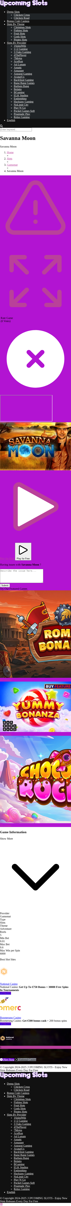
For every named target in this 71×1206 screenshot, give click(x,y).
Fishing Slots (21, 30)
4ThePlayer (20, 55)
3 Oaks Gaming (22, 52)
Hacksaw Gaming (23, 101)
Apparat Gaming (23, 73)
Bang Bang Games (24, 83)
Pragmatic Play (22, 114)
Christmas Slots (22, 27)
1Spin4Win (20, 45)
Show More (6, 838)
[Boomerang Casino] (10, 1014)
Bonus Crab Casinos (18, 21)
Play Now (5, 993)
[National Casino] (10, 980)
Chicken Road (21, 18)
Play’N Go (20, 107)
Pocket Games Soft (24, 110)
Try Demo (5, 679)
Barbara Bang (21, 86)
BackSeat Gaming (24, 79)
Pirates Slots (20, 39)
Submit (4, 585)
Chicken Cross (22, 14)
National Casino (9, 983)
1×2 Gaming (21, 49)
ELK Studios (21, 95)
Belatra (18, 89)
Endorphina (20, 98)
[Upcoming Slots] (24, 5)
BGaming (19, 92)
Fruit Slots (19, 33)
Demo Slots (13, 11)
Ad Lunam (20, 64)
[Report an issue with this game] (35, 244)
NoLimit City (21, 104)
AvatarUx (19, 76)
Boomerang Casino (10, 1017)
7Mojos (18, 58)
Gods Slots (20, 36)
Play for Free (23, 558)
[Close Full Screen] (35, 393)
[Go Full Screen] (35, 314)
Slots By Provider (16, 42)
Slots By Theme (15, 24)
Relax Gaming (22, 117)
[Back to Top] (1, 1204)
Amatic (18, 67)
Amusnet (19, 70)
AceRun (18, 61)
